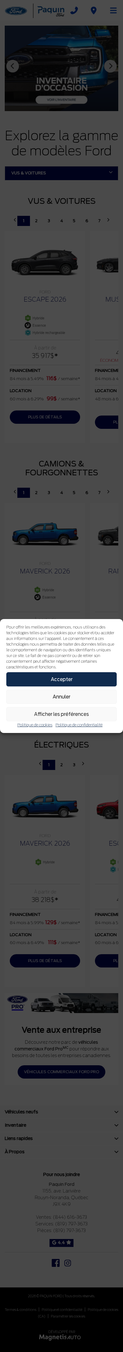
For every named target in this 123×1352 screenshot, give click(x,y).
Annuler (61, 697)
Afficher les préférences (61, 714)
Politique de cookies (34, 725)
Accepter (62, 679)
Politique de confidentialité (79, 725)
